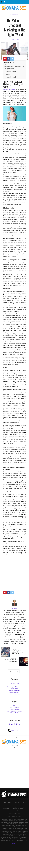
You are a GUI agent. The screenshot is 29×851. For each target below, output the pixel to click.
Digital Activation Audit (14, 694)
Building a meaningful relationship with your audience (14, 76)
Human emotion (10, 70)
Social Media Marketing (14, 692)
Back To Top (14, 843)
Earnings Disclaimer (17, 804)
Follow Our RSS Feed (16, 730)
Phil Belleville (15, 39)
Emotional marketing (9, 89)
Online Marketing (14, 709)
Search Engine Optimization (14, 14)
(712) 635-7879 (15, 745)
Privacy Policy (17, 802)
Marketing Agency (14, 707)
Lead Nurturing (14, 688)
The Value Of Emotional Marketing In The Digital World (14, 67)
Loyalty (8, 74)
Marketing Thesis (14, 683)
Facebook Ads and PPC (14, 690)
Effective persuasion (11, 71)
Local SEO (14, 705)
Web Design (14, 685)
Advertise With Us (7, 802)
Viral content (10, 73)
